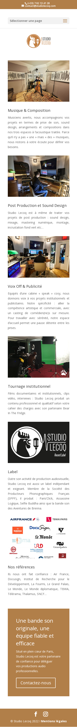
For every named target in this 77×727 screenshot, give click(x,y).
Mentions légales (54, 721)
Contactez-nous (36, 683)
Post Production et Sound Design (37, 205)
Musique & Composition (29, 110)
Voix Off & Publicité (25, 286)
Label (12, 471)
